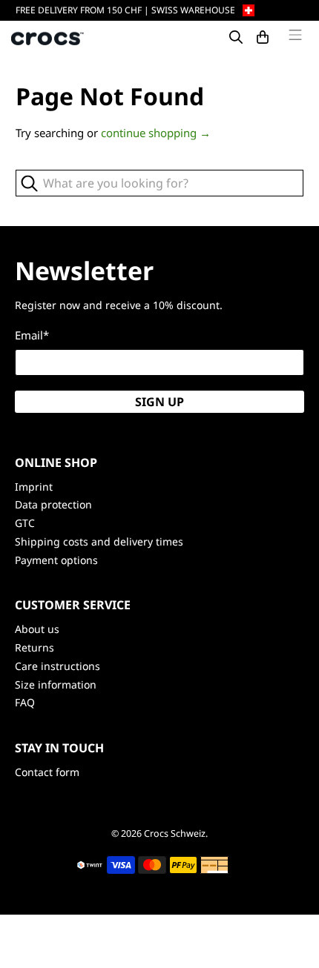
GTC (25, 523)
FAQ (25, 702)
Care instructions (57, 666)
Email (32, 335)
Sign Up (159, 402)
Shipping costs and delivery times (99, 541)
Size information (55, 684)
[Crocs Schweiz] (48, 37)
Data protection (53, 504)
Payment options (56, 560)
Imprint (34, 487)
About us (37, 629)
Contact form (47, 772)
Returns (34, 647)
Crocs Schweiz (174, 833)
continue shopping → (156, 132)
